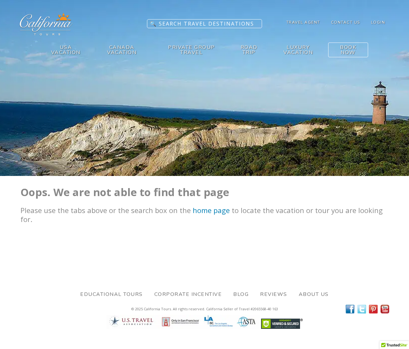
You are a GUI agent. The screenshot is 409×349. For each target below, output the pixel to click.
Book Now (348, 50)
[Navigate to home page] (46, 33)
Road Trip (249, 50)
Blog (241, 294)
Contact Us (345, 22)
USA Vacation (66, 50)
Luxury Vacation (298, 50)
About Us (314, 294)
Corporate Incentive (188, 294)
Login (378, 22)
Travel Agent (303, 22)
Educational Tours (111, 294)
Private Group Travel (191, 50)
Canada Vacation (121, 50)
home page (211, 210)
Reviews (273, 294)
